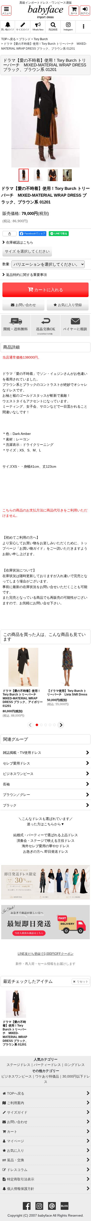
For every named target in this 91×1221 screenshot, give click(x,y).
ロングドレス (74, 1065)
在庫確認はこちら (19, 242)
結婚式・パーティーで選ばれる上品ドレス (45, 835)
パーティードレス (47, 1065)
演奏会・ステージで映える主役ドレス (45, 841)
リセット (82, 981)
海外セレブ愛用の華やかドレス (45, 846)
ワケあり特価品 (47, 1076)
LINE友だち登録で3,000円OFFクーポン (46, 954)
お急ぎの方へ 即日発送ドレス (45, 851)
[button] (6, 11)
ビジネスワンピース (16, 1076)
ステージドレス (18, 1065)
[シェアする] (9, 233)
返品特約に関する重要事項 (26, 275)
